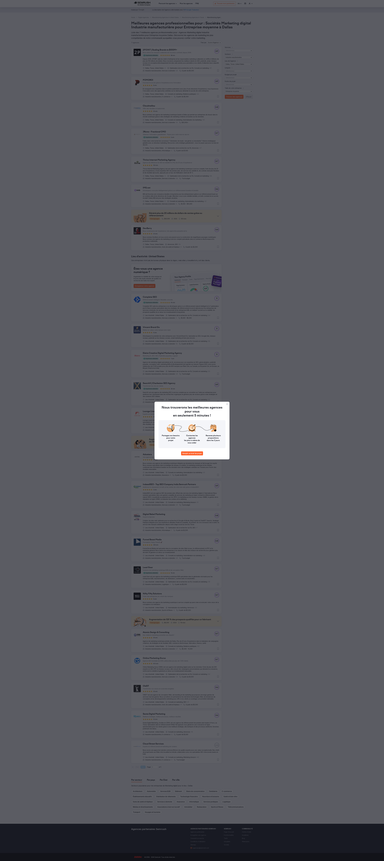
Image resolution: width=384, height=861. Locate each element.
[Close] (227, 404)
